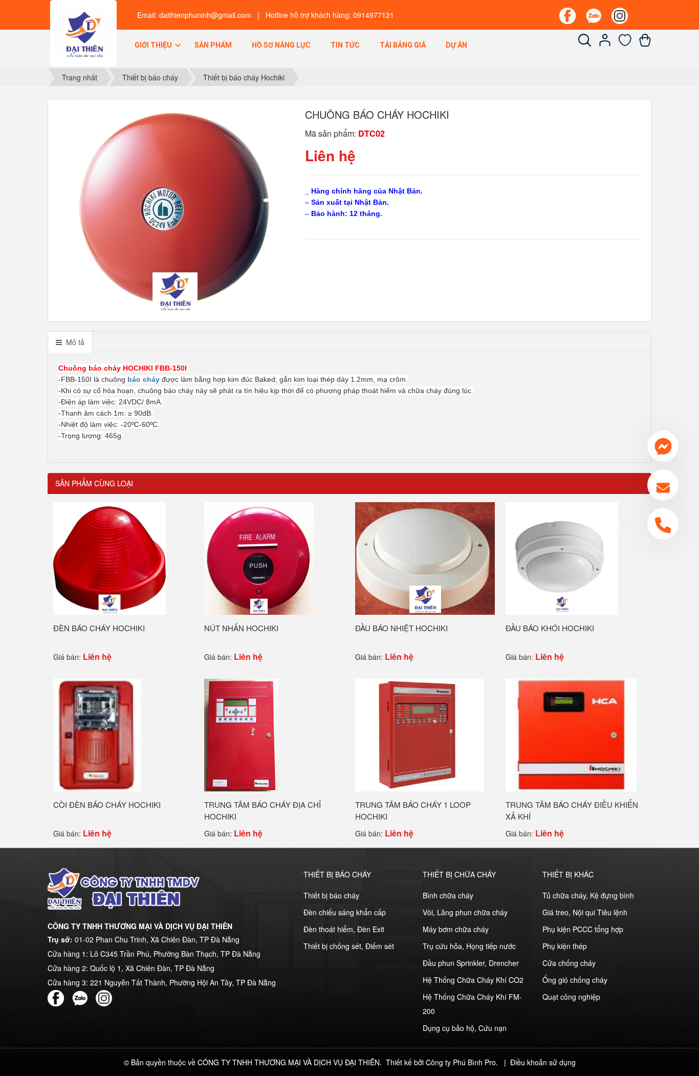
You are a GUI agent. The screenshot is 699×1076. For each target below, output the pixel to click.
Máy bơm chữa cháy (456, 929)
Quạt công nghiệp (571, 997)
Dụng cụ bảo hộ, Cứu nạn (465, 1028)
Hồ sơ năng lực (281, 45)
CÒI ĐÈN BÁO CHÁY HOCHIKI (107, 804)
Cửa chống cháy (569, 963)
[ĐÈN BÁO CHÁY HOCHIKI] (109, 557)
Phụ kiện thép (564, 946)
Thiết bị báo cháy (331, 895)
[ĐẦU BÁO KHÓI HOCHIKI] (562, 557)
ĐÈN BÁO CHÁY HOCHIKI (99, 627)
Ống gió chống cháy (574, 980)
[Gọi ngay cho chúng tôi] (663, 524)
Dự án (456, 45)
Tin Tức (345, 45)
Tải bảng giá (403, 45)
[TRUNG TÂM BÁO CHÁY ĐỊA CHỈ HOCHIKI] (241, 734)
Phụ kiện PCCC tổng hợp (582, 929)
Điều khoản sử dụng (543, 1062)
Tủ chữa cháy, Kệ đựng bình (588, 895)
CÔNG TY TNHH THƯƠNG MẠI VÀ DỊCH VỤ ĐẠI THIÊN (289, 1062)
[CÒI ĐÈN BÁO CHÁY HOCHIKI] (97, 734)
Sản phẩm (213, 45)
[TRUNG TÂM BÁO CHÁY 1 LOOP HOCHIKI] (420, 734)
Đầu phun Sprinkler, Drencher (471, 963)
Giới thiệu (154, 45)
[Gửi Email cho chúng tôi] (663, 485)
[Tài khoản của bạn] (605, 43)
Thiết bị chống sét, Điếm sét (348, 946)
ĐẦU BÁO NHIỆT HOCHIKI (401, 627)
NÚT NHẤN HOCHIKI (241, 627)
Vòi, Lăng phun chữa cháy (465, 912)
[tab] (70, 342)
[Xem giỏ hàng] (645, 43)
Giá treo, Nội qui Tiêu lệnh (584, 912)
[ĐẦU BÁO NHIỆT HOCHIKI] (425, 557)
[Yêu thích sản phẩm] (625, 43)
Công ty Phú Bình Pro (461, 1062)
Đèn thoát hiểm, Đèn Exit (343, 929)
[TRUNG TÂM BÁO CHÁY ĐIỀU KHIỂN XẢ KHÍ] (571, 734)
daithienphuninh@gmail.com (205, 15)
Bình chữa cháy (448, 895)
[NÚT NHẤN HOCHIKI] (259, 557)
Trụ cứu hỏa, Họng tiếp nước (469, 946)
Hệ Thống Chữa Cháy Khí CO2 (473, 980)
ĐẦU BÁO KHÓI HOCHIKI (550, 627)
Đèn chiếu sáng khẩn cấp (344, 912)
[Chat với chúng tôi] (663, 446)
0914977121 (373, 15)
